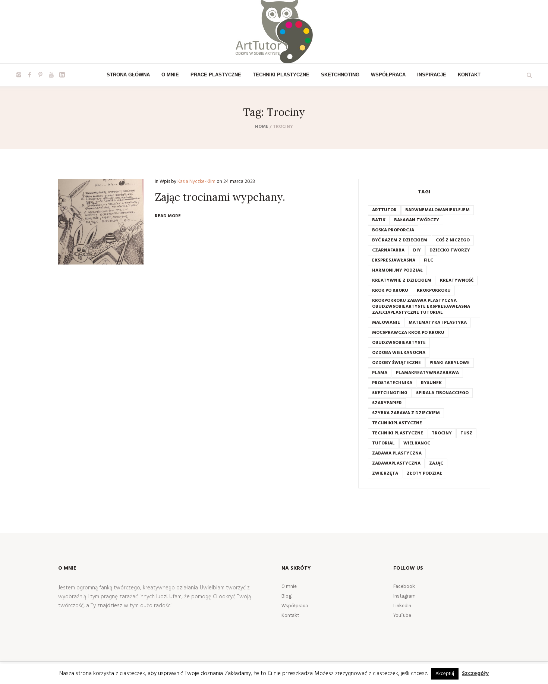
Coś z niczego (453, 240)
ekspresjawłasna (393, 260)
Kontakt (290, 615)
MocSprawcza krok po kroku (408, 332)
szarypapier (387, 403)
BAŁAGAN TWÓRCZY (416, 220)
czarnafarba (388, 250)
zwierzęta (385, 473)
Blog (286, 596)
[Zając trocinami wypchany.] (101, 222)
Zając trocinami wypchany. (220, 197)
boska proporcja (393, 230)
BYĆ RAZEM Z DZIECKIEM (399, 240)
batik (378, 220)
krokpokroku (434, 290)
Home (261, 126)
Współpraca (294, 605)
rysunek (431, 383)
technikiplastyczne (397, 423)
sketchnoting (389, 393)
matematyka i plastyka (438, 322)
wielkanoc (416, 443)
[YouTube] (51, 75)
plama (379, 373)
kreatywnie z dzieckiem (401, 280)
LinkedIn (402, 605)
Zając (436, 463)
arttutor (384, 210)
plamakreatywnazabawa (427, 373)
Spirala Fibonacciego (442, 393)
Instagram (404, 596)
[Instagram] (18, 75)
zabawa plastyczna (397, 453)
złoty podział (424, 473)
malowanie (386, 322)
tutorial (383, 443)
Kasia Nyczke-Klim (196, 182)
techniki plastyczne (397, 433)
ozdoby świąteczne (396, 363)
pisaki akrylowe (449, 363)
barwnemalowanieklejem (437, 210)
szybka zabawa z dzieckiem (406, 413)
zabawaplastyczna (396, 463)
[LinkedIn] (62, 75)
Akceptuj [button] (444, 674)
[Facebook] (29, 75)
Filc (428, 260)
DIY (417, 250)
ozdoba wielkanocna (398, 353)
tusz (466, 433)
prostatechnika (392, 383)
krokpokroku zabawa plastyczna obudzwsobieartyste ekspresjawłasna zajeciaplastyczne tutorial (421, 306)
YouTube (402, 615)
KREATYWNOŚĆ (456, 280)
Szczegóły (475, 673)
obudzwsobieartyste (399, 342)
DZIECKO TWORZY (449, 250)
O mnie (289, 586)
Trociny (442, 433)
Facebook (404, 586)
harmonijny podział (397, 270)
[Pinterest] (40, 75)
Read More (168, 216)
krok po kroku (390, 290)
